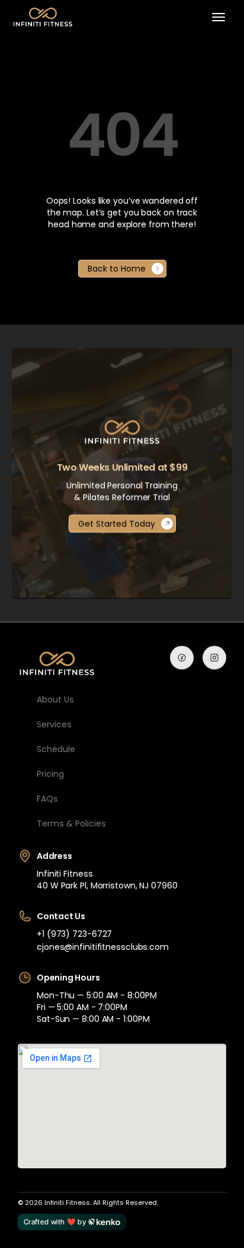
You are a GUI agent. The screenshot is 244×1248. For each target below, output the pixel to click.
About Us (55, 699)
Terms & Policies (71, 823)
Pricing (50, 774)
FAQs (47, 799)
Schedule (56, 749)
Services (54, 724)
